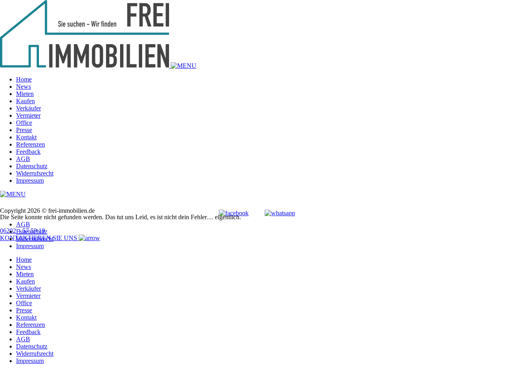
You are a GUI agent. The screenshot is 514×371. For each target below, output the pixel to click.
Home (24, 79)
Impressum (30, 180)
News (23, 86)
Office (24, 122)
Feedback (28, 151)
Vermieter (28, 115)
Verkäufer (28, 108)
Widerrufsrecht (34, 173)
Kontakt (26, 137)
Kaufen (25, 101)
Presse (24, 129)
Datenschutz (31, 166)
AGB (23, 158)
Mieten (25, 93)
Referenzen (30, 144)
